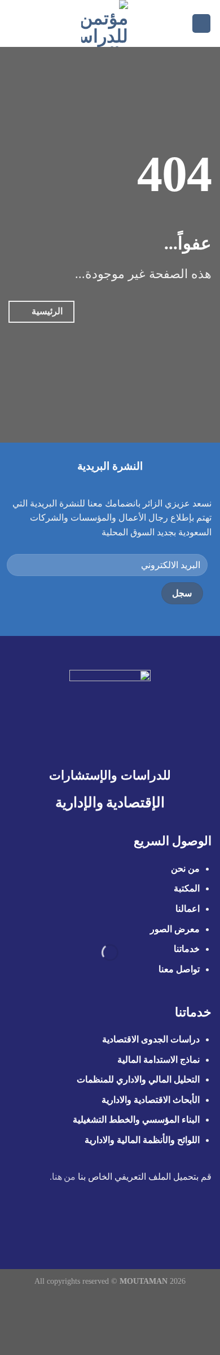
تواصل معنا (179, 969)
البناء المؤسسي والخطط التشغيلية (136, 1119)
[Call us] (103, 1222)
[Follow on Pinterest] (89, 1222)
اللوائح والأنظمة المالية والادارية (142, 1140)
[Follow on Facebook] (157, 1222)
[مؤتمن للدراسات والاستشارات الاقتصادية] (104, 23)
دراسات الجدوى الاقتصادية (151, 1039)
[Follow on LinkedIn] (75, 1222)
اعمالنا (187, 909)
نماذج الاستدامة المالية (158, 1059)
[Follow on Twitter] (130, 1222)
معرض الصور (175, 929)
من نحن (184, 868)
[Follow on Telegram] (61, 1222)
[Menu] (201, 23)
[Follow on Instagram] (144, 1222)
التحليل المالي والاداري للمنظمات (138, 1079)
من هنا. (63, 1176)
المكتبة (187, 888)
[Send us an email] (116, 1222)
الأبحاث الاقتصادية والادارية (151, 1100)
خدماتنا (187, 949)
